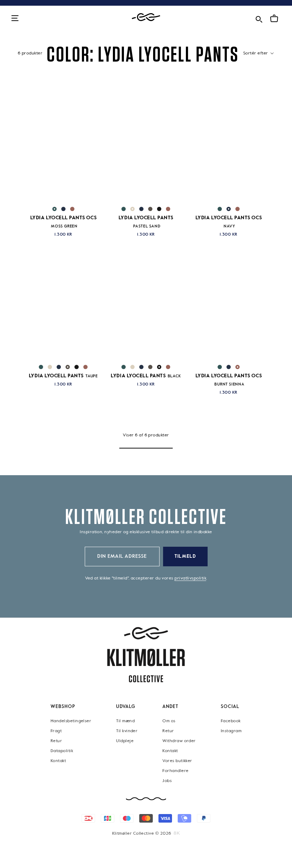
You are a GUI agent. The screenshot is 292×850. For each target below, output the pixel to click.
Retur (56, 741)
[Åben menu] (15, 18)
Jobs (167, 780)
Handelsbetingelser (71, 721)
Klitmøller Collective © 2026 (141, 833)
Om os (168, 721)
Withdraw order (178, 741)
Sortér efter (256, 53)
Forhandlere (175, 770)
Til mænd (125, 721)
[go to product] (63, 150)
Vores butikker (177, 761)
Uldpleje (125, 741)
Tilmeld (185, 556)
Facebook (231, 721)
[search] (259, 18)
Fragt (56, 731)
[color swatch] (54, 209)
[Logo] (146, 17)
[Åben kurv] (274, 18)
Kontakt (58, 761)
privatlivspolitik (190, 578)
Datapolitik (62, 751)
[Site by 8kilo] (177, 832)
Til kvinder (126, 731)
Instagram (231, 731)
